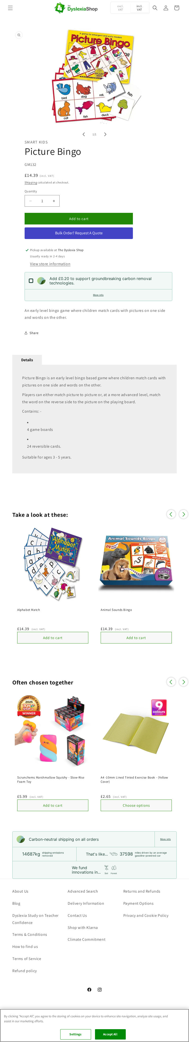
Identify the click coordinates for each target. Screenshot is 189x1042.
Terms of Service (26, 958)
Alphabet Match (28, 610)
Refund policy (24, 970)
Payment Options (138, 903)
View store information (50, 263)
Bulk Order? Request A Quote (79, 233)
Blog (16, 903)
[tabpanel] (94, 419)
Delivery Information (86, 903)
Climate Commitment (86, 939)
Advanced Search (83, 891)
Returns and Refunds (141, 891)
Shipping (31, 182)
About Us (20, 891)
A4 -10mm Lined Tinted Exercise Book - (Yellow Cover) (134, 780)
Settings (75, 1034)
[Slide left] (83, 134)
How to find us (25, 946)
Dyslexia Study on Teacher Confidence (35, 919)
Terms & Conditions (29, 934)
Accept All (110, 1034)
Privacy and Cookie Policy (146, 915)
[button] (10, 7)
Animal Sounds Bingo (116, 610)
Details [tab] (27, 359)
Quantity (31, 191)
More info (98, 295)
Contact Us (77, 915)
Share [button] (34, 333)
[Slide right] (105, 134)
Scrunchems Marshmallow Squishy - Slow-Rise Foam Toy (50, 780)
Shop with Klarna (83, 927)
